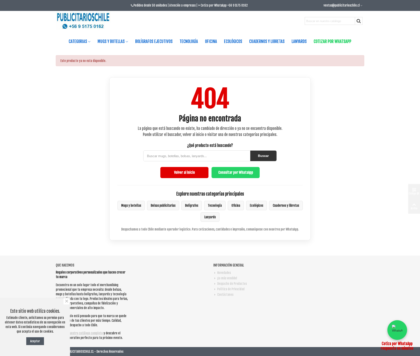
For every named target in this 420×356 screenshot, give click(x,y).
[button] (397, 330)
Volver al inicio (184, 172)
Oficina (235, 205)
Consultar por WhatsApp (235, 172)
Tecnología (215, 205)
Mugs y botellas (131, 205)
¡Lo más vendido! (227, 278)
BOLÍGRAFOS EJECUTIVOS (154, 41)
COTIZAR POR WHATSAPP (332, 41)
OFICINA (211, 41)
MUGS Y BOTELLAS (111, 41)
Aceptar (35, 341)
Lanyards (210, 217)
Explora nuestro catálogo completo (80, 333)
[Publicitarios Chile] (85, 21)
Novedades (224, 273)
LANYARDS (299, 41)
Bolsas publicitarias (163, 205)
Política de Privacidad (231, 289)
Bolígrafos (191, 205)
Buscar (263, 156)
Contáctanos (225, 294)
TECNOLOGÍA (189, 41)
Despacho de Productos (232, 283)
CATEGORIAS (78, 41)
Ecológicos (256, 205)
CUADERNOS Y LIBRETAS (267, 41)
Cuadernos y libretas (286, 205)
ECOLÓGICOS (233, 41)
